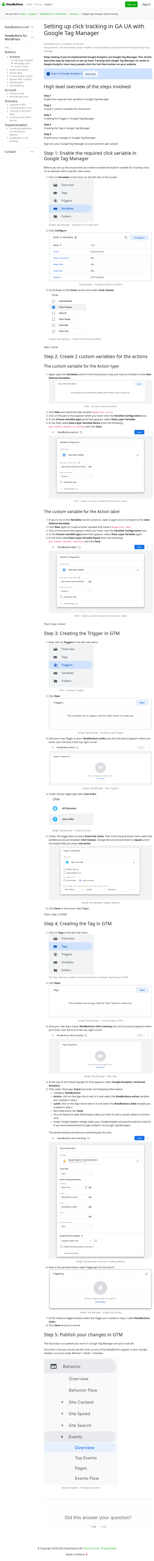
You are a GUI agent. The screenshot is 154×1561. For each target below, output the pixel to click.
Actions (15, 57)
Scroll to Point (21, 66)
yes (94, 1526)
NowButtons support (12, 4)
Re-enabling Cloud (19, 96)
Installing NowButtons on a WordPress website (21, 131)
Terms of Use (91, 1548)
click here (90, 74)
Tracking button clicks (21, 107)
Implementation (16, 125)
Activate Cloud (17, 93)
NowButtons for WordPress (16, 37)
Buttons (10, 52)
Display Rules (16, 82)
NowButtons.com (17, 27)
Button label (16, 72)
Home (29, 4)
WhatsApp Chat (22, 63)
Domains (11, 101)
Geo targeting (17, 85)
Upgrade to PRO (18, 104)
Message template (23, 60)
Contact (10, 152)
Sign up (131, 4)
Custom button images (21, 76)
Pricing (38, 4)
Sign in (146, 4)
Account (10, 90)
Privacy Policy (108, 1548)
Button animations (19, 69)
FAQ (7, 47)
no (104, 1526)
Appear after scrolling (21, 79)
